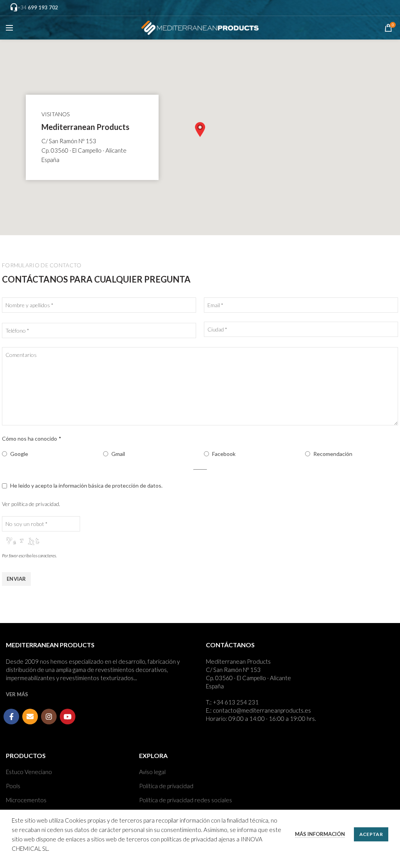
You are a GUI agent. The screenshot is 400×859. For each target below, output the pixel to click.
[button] (200, 129)
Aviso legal (152, 771)
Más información (320, 834)
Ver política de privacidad (30, 504)
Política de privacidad (166, 785)
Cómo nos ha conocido (31, 438)
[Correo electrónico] (30, 716)
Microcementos (26, 799)
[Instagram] (49, 716)
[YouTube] (67, 716)
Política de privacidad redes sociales (185, 799)
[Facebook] (11, 716)
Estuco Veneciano (29, 771)
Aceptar (371, 834)
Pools (13, 785)
